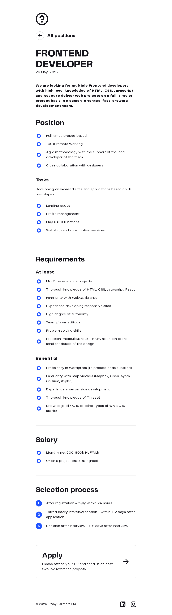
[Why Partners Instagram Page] (133, 606)
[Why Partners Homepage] (42, 25)
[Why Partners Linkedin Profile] (122, 606)
